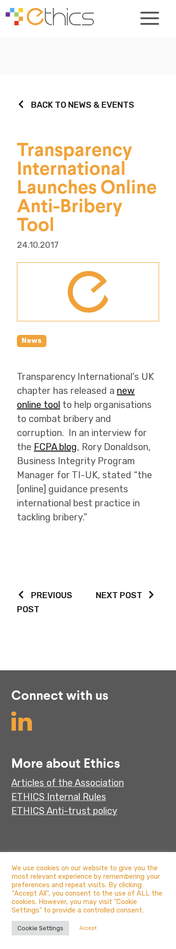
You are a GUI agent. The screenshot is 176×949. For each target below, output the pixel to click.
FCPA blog (55, 446)
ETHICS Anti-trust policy (64, 810)
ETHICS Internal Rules (58, 796)
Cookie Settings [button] (40, 928)
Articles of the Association (67, 782)
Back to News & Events (82, 105)
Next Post (119, 595)
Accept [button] (88, 928)
